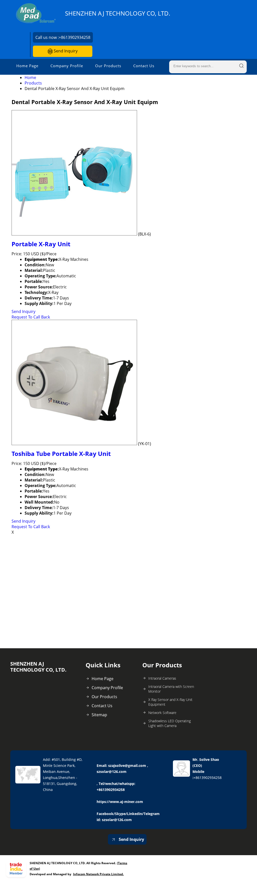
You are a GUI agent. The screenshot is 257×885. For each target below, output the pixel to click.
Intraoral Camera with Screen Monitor (171, 689)
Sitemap (99, 714)
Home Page (27, 65)
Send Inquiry (65, 51)
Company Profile (66, 65)
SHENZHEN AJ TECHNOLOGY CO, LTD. (117, 13)
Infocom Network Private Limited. (98, 874)
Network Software (162, 712)
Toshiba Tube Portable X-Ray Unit (61, 453)
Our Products (108, 65)
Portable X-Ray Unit (41, 244)
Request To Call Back (31, 317)
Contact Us (143, 65)
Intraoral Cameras (162, 678)
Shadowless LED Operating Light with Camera (169, 723)
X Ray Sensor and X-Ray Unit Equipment (170, 702)
